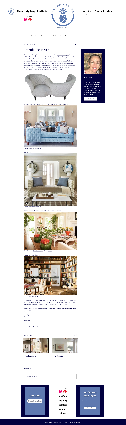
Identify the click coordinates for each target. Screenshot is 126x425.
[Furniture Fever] (36, 345)
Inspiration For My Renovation (40, 36)
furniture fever (28, 320)
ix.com (79, 422)
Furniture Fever (30, 356)
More (66, 36)
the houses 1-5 (57, 36)
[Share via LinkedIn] (33, 326)
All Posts (25, 36)
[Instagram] (25, 19)
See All (75, 335)
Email (83, 401)
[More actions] (75, 45)
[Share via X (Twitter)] (29, 326)
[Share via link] (37, 326)
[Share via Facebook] (25, 326)
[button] (99, 11)
